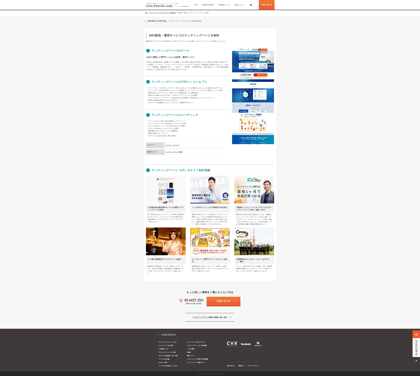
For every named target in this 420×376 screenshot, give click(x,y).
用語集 (189, 352)
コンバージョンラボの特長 (166, 345)
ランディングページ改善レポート (196, 362)
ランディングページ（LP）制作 (167, 352)
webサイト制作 (163, 362)
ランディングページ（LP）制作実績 (197, 345)
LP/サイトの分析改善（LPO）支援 (168, 355)
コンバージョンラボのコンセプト (196, 342)
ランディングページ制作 (174, 152)
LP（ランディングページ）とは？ (168, 342)
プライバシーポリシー (254, 365)
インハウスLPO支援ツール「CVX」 (168, 365)
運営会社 (241, 365)
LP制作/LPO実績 (207, 5)
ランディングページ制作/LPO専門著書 (197, 359)
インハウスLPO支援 (164, 359)
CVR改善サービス (224, 5)
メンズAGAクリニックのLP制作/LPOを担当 (209, 207)
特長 (195, 5)
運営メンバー (190, 355)
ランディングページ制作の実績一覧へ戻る (210, 317)
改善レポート (239, 5)
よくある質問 (190, 349)
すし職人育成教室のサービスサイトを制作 (164, 259)
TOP (146, 13)
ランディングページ (172, 145)
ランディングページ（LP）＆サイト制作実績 (162, 13)
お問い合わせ (230, 365)
